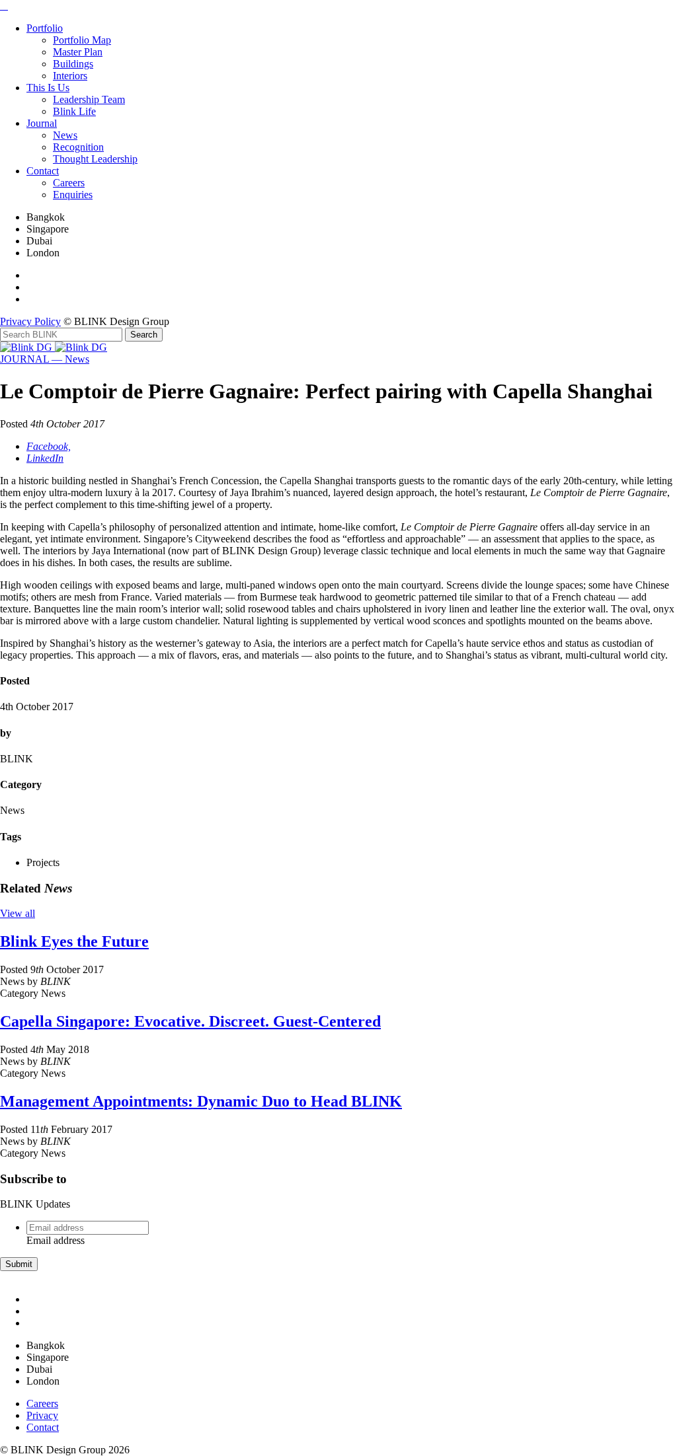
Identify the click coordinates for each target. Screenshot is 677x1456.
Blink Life (74, 111)
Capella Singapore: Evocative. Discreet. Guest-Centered (190, 1021)
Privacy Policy (30, 321)
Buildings (73, 63)
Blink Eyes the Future (74, 941)
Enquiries (73, 194)
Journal (41, 123)
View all (17, 913)
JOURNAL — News (44, 359)
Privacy (42, 1415)
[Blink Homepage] (27, 347)
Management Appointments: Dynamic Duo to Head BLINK (201, 1101)
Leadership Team (89, 99)
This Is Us (47, 87)
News (65, 135)
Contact (42, 170)
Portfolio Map (82, 40)
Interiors (70, 75)
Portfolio (44, 28)
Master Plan (77, 51)
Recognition (78, 147)
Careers (69, 182)
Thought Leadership (95, 158)
